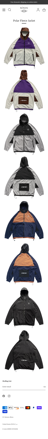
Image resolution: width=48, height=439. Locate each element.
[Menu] (4, 10)
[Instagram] (9, 396)
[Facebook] (3, 396)
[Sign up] (44, 387)
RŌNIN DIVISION (12, 429)
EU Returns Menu (7, 417)
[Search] (9, 10)
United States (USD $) (8, 424)
